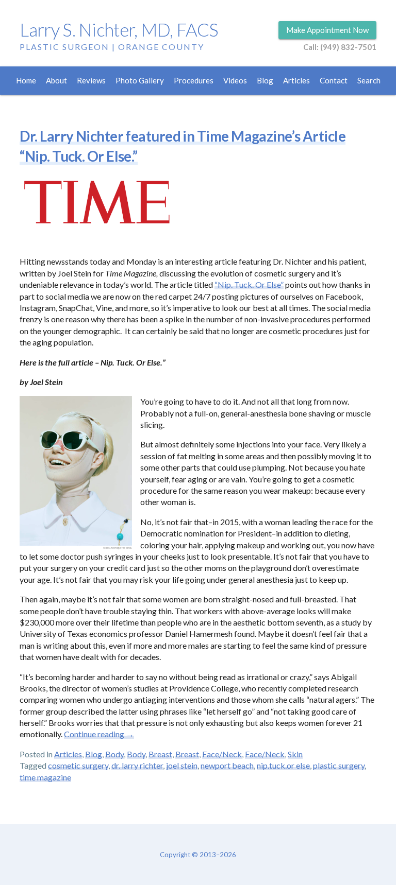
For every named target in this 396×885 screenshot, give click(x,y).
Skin (295, 754)
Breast (160, 754)
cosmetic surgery (78, 765)
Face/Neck (222, 754)
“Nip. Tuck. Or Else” (249, 284)
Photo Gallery (140, 80)
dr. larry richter (137, 765)
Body (114, 754)
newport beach (227, 765)
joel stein (181, 765)
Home (26, 80)
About (56, 80)
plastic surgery (339, 765)
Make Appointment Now (327, 29)
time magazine (45, 777)
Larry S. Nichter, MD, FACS (119, 29)
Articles (296, 80)
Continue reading (99, 734)
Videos (235, 80)
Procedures (193, 80)
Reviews (91, 80)
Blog (265, 80)
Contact (334, 80)
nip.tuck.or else (283, 765)
